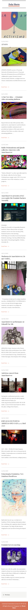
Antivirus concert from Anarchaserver (9, 374)
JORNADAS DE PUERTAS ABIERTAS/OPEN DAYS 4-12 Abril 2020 (13, 423)
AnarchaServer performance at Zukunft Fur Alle (12, 323)
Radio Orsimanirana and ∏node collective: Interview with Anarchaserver (13, 149)
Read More (4, 87)
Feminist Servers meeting (10, 545)
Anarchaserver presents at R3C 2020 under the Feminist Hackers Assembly (13, 198)
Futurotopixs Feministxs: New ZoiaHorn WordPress (12, 475)
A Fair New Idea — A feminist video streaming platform (11, 98)
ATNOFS (4, 44)
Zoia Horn (14, 4)
